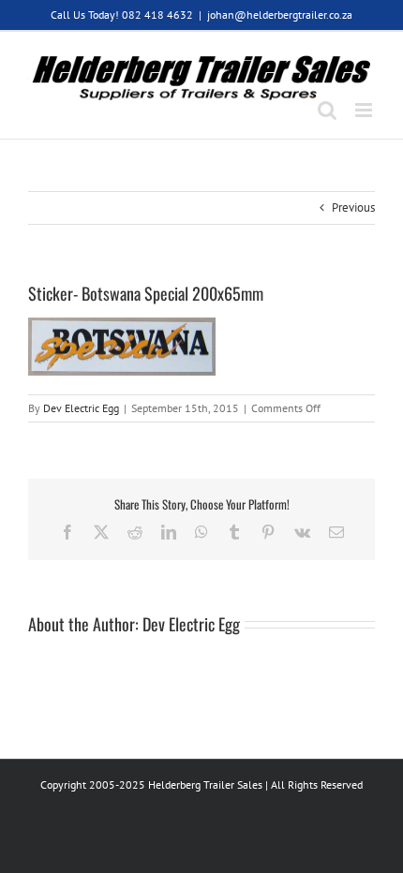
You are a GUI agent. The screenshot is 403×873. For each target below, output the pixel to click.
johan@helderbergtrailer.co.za (279, 14)
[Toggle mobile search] (327, 110)
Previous (353, 207)
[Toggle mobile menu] (365, 110)
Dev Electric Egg (81, 408)
